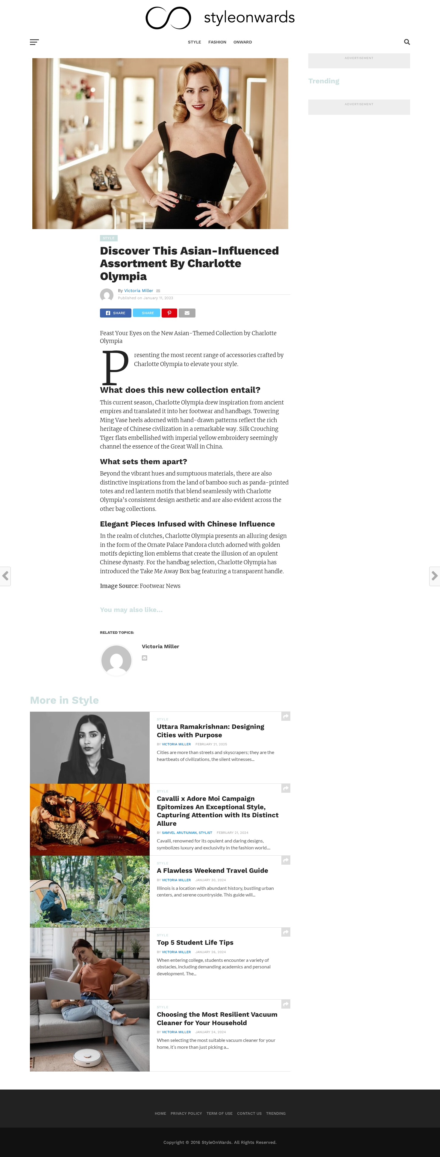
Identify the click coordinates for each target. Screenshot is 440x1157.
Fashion (217, 42)
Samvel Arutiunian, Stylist (187, 833)
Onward (242, 42)
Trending (276, 1113)
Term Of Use (220, 1113)
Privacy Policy (186, 1113)
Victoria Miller (138, 290)
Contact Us (249, 1113)
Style (194, 42)
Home (160, 1113)
